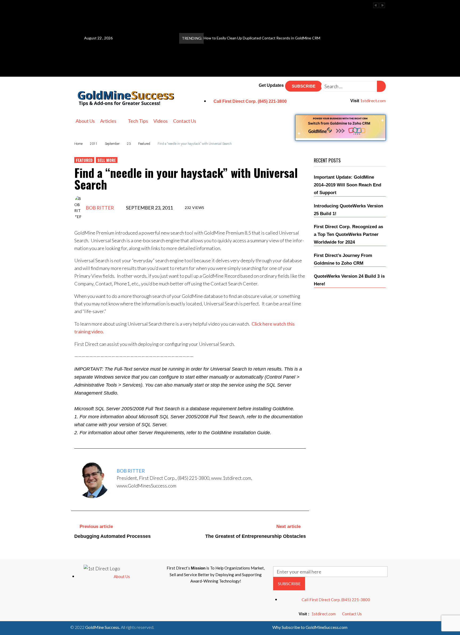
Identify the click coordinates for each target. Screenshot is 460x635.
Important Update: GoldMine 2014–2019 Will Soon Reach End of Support (347, 185)
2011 (93, 144)
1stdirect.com (373, 100)
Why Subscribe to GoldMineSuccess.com (309, 627)
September (112, 144)
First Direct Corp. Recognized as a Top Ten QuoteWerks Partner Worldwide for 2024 (348, 234)
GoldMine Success (102, 627)
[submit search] (381, 86)
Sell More (106, 160)
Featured (144, 144)
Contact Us (352, 613)
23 (129, 144)
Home (78, 144)
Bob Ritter (100, 208)
